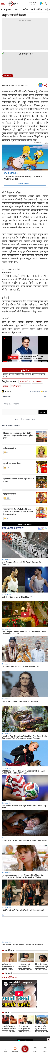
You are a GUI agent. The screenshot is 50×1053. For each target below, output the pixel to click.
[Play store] (41, 3)
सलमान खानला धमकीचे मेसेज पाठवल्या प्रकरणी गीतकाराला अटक (24, 375)
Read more (13, 357)
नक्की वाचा (9, 950)
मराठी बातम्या (16, 386)
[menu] (3, 3)
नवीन (7, 1012)
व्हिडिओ (8, 973)
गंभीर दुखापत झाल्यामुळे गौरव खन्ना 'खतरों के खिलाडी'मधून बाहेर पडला (25, 1028)
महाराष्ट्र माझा (6, 9)
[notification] (46, 3)
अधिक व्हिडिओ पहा (10, 977)
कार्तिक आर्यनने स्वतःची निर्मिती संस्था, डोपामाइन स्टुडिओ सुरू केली (24, 966)
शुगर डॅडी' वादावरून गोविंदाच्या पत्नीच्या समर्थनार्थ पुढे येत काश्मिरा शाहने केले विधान (9, 1028)
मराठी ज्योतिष (36, 9)
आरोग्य (25, 9)
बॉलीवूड (5, 386)
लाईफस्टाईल (37, 381)
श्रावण (17, 9)
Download (7, 76)
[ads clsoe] (48, 1039)
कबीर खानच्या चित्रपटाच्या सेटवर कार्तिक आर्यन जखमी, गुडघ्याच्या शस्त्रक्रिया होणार (8, 966)
